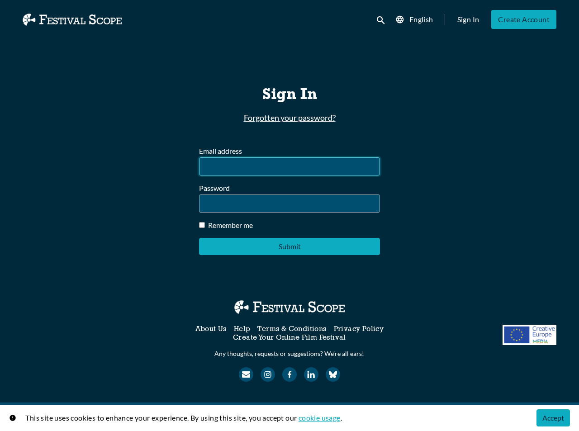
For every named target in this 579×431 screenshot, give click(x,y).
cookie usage (320, 417)
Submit (290, 246)
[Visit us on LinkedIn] (311, 374)
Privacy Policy (359, 328)
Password (214, 188)
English (421, 19)
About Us (211, 328)
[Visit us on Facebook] (289, 374)
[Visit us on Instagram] (268, 374)
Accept (553, 417)
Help (242, 328)
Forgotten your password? (290, 118)
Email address (220, 151)
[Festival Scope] (289, 307)
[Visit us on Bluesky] (333, 374)
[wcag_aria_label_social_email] (246, 374)
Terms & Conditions (291, 328)
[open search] (381, 19)
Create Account (524, 19)
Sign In (468, 19)
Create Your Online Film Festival (289, 337)
